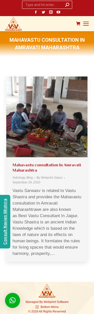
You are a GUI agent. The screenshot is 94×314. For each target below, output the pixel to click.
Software (63, 302)
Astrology (19, 177)
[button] (12, 300)
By (49, 177)
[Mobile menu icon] (86, 24)
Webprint (50, 302)
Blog (30, 177)
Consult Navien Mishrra (5, 222)
